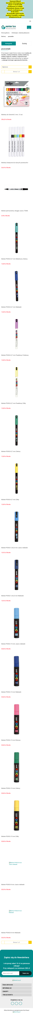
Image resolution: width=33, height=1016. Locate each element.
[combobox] (16, 66)
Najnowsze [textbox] (5, 67)
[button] (16, 984)
